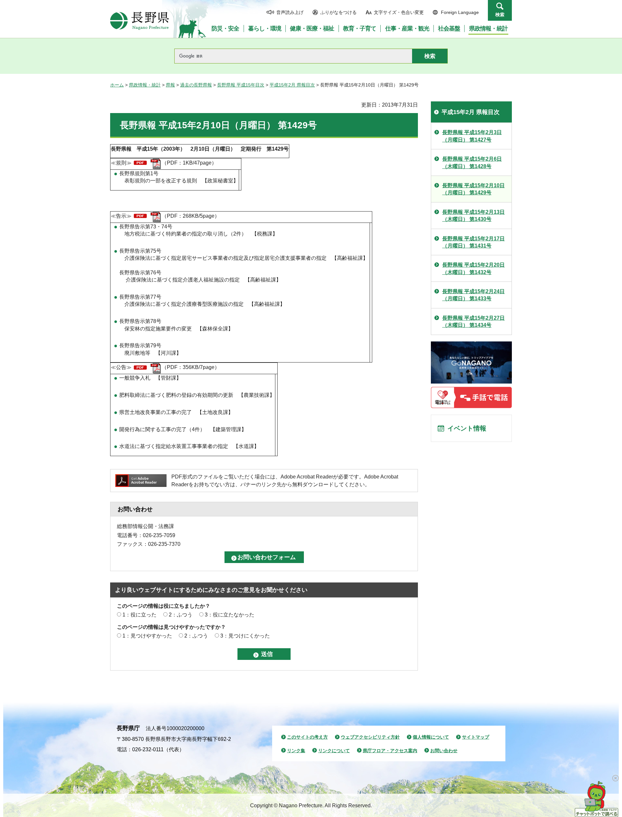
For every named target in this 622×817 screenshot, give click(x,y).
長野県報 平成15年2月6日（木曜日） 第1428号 (472, 162)
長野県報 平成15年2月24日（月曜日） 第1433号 (473, 295)
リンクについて (334, 750)
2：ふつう (180, 614)
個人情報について (431, 737)
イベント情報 (466, 428)
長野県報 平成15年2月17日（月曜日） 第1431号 (473, 242)
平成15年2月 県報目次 (292, 84)
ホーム (117, 84)
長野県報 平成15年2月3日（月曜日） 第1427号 (472, 136)
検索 (499, 14)
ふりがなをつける (338, 12)
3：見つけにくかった (245, 636)
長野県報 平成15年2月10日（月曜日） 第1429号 (473, 189)
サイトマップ (475, 737)
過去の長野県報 (196, 84)
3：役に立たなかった (229, 614)
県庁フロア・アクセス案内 (390, 750)
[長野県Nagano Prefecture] (139, 21)
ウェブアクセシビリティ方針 (370, 737)
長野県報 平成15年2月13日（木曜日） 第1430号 (473, 215)
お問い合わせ (443, 750)
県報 (170, 84)
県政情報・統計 (145, 84)
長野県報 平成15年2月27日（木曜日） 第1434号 (473, 321)
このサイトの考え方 (307, 737)
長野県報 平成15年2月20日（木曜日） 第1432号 (473, 268)
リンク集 (296, 750)
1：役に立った (139, 614)
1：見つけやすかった (147, 636)
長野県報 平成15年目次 (240, 84)
